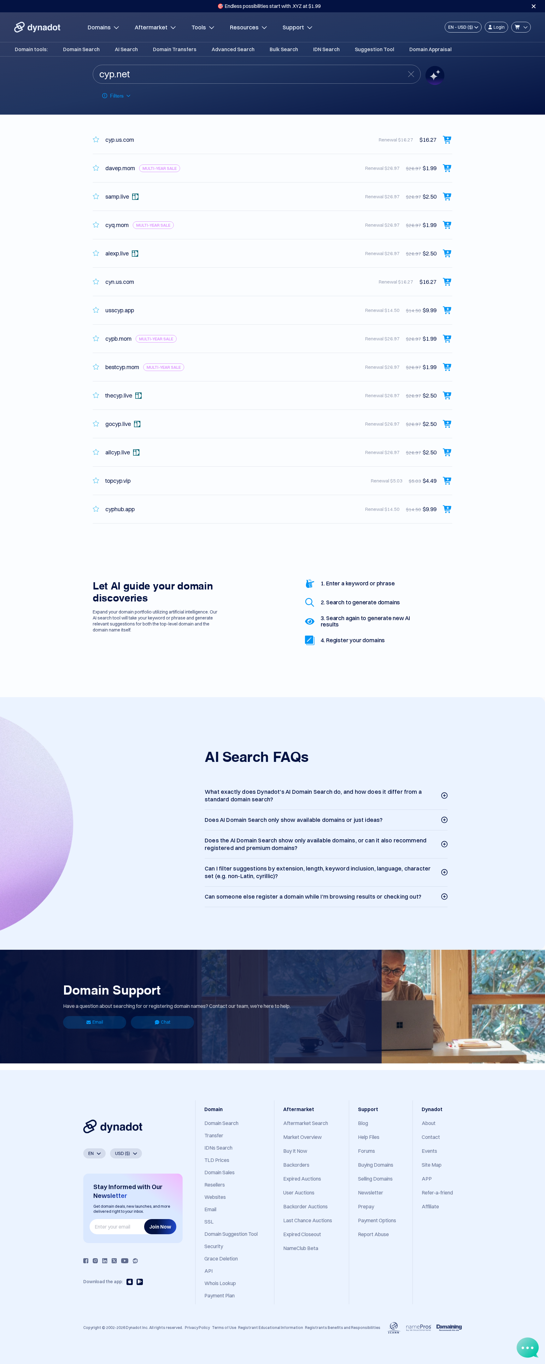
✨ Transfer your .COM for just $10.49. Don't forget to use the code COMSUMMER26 (269, 6)
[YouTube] (124, 1260)
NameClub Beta (300, 1248)
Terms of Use (224, 1327)
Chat (165, 1022)
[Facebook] (85, 1260)
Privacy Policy (197, 1327)
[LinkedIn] (104, 1260)
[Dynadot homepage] (37, 27)
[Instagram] (95, 1260)
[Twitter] (114, 1260)
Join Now (160, 1226)
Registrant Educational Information (270, 1327)
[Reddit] (135, 1260)
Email (97, 1022)
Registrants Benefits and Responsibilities (342, 1327)
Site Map (432, 1165)
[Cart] (521, 27)
